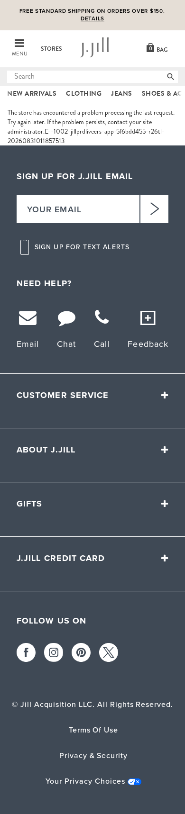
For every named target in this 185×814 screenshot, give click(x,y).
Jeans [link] (121, 94)
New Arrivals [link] (31, 94)
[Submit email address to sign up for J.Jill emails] (154, 209)
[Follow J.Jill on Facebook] (26, 652)
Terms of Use (94, 729)
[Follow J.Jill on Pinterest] (81, 652)
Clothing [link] (84, 94)
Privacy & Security (93, 755)
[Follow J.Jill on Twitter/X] (108, 652)
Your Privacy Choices (85, 781)
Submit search (13, 77)
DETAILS (92, 19)
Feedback (148, 344)
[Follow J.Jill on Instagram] (53, 652)
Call (102, 344)
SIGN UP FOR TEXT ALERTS (82, 247)
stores (51, 49)
